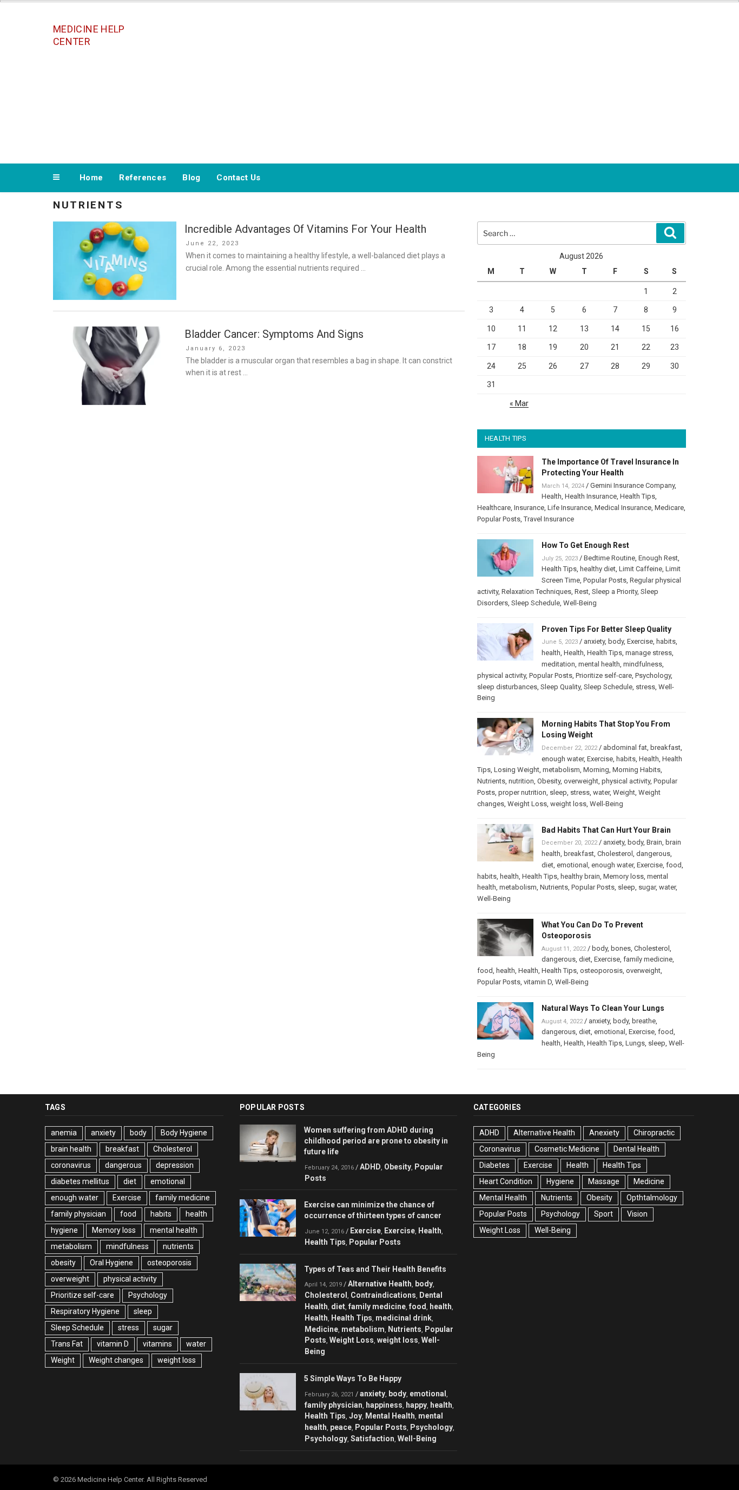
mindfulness (642, 664)
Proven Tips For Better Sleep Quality (606, 629)
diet (547, 865)
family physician (78, 1214)
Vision (637, 1214)
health (551, 653)
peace (341, 1427)
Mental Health (390, 1415)
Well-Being (580, 603)
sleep (558, 792)
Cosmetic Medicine (567, 1149)
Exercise (640, 641)
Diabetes (494, 1165)
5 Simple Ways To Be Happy (352, 1378)
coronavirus (71, 1165)
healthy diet (598, 569)
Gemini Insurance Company (632, 485)
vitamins (157, 1343)
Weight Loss (527, 804)
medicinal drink (403, 1317)
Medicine (321, 1329)
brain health (71, 1149)
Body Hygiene (184, 1132)
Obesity (548, 781)
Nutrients (491, 781)
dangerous (653, 853)
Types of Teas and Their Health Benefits (375, 1269)
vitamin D (538, 982)
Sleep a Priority (614, 591)
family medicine (647, 959)
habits (666, 641)
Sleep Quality (560, 687)
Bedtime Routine (609, 558)
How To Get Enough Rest (585, 545)
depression (175, 1165)
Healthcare (494, 508)
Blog (191, 177)
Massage (603, 1181)
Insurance (529, 508)
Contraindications (383, 1295)
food (674, 865)
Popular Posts (498, 519)
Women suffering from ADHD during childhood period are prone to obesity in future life (376, 1141)
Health (552, 496)
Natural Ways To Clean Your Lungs (603, 1008)
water (601, 792)
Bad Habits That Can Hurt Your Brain (606, 830)
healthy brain (580, 876)
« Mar (519, 403)
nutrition (521, 781)
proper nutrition (522, 792)
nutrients (178, 1246)
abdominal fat (625, 747)
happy (416, 1405)
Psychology (653, 675)
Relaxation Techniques (536, 591)
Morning (596, 770)
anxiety (594, 641)
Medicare (669, 508)
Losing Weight (516, 770)
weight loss (568, 804)
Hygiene (560, 1181)
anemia (64, 1132)
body (616, 641)
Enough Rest (658, 558)
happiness (384, 1405)
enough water (563, 759)
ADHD (370, 1166)
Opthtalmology (651, 1197)
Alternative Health (380, 1283)
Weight (624, 792)
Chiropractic (654, 1132)
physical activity (501, 675)
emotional (572, 865)
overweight (581, 781)
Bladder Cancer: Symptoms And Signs (274, 334)
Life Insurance (569, 508)
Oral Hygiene (111, 1262)
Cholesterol (615, 853)
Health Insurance (591, 496)
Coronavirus (499, 1149)
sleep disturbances (507, 687)
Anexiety (604, 1132)
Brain (654, 842)
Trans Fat (67, 1343)
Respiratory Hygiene (85, 1311)
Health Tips (637, 496)
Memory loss (623, 876)
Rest (582, 591)
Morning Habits (636, 770)
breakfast (665, 747)
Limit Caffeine (640, 569)
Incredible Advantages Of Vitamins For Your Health (305, 229)
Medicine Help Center (89, 35)
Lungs (635, 1043)
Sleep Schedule (535, 603)
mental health (599, 664)
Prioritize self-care (604, 675)
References (142, 177)
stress (645, 687)
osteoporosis (601, 970)
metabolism (561, 770)
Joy (355, 1415)
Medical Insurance (623, 508)
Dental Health (636, 1149)
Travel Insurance (549, 519)
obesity (63, 1262)
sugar (647, 887)
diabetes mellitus (80, 1181)
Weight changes (116, 1360)
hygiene (64, 1230)
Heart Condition (505, 1181)
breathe (644, 1021)
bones (621, 948)
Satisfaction (372, 1438)
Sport (603, 1214)
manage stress (648, 653)
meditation (558, 664)
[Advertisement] (478, 80)
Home (91, 177)
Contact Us (238, 177)
